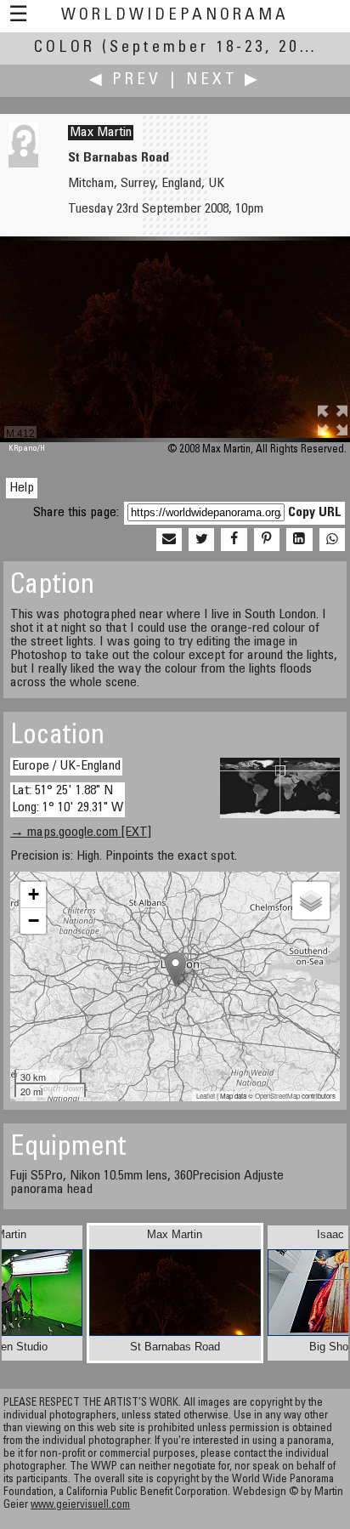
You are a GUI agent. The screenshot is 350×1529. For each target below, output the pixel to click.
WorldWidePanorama (175, 16)
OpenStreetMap (277, 1095)
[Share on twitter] (201, 540)
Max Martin (101, 132)
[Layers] (311, 900)
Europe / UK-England (66, 766)
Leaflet (205, 1095)
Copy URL (315, 513)
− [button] (33, 920)
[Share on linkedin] (299, 540)
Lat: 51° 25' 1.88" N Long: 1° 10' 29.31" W (67, 799)
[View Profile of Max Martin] (23, 164)
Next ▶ (223, 80)
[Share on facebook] (233, 540)
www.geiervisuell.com (80, 1505)
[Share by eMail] (169, 540)
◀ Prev (125, 80)
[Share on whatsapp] (332, 540)
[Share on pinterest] (266, 540)
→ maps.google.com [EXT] (80, 832)
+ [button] (33, 894)
